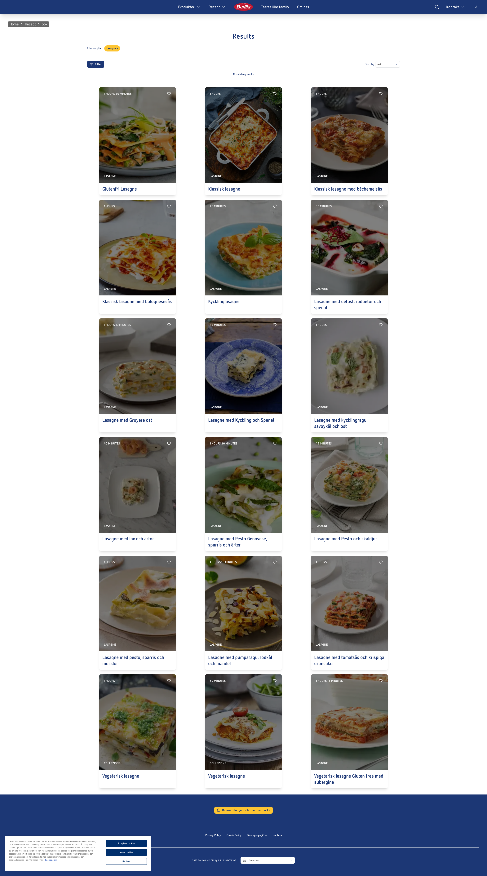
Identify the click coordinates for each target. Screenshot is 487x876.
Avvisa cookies (126, 852)
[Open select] (396, 64)
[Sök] (437, 7)
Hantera (277, 835)
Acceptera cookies (126, 843)
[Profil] (476, 7)
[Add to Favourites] (169, 93)
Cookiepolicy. (51, 860)
